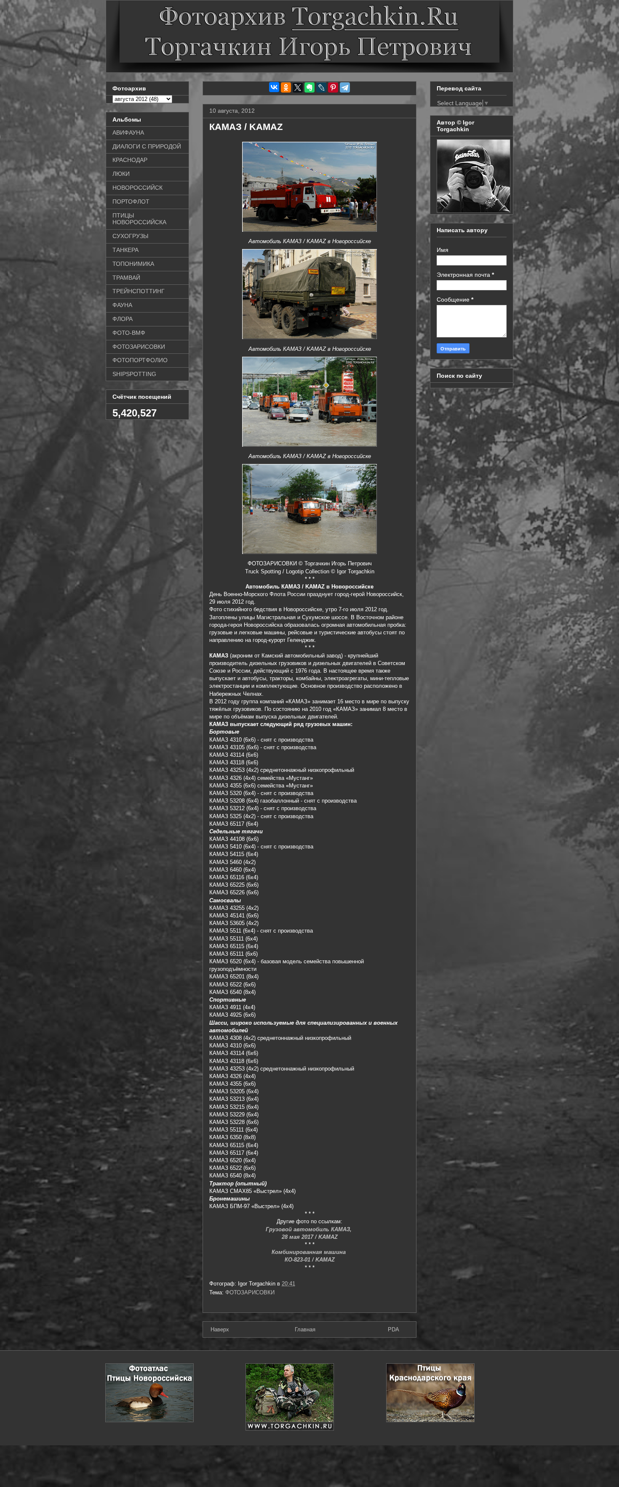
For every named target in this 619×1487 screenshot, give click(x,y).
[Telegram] (345, 87)
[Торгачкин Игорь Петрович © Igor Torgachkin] (473, 210)
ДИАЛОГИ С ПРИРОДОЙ (146, 146)
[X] (298, 87)
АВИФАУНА (128, 132)
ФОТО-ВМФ (128, 332)
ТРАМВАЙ (126, 277)
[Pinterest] (333, 87)
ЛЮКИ (121, 173)
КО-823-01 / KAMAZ (310, 1259)
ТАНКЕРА (125, 250)
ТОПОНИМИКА (133, 263)
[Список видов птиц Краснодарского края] (430, 1420)
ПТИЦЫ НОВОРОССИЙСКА (139, 219)
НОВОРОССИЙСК (137, 187)
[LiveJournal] (321, 87)
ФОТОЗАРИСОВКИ (250, 1292)
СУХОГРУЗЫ (130, 236)
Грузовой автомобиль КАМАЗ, (309, 1229)
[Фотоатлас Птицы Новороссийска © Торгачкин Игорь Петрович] (149, 1420)
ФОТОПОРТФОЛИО (140, 360)
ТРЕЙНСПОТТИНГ (138, 291)
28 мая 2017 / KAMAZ (310, 1237)
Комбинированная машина (309, 1252)
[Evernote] (309, 87)
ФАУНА (122, 305)
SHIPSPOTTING (134, 374)
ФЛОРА (122, 318)
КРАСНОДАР (129, 159)
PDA (393, 1329)
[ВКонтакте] (274, 87)
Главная (305, 1329)
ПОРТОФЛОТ (130, 201)
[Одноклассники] (286, 87)
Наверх (220, 1329)
